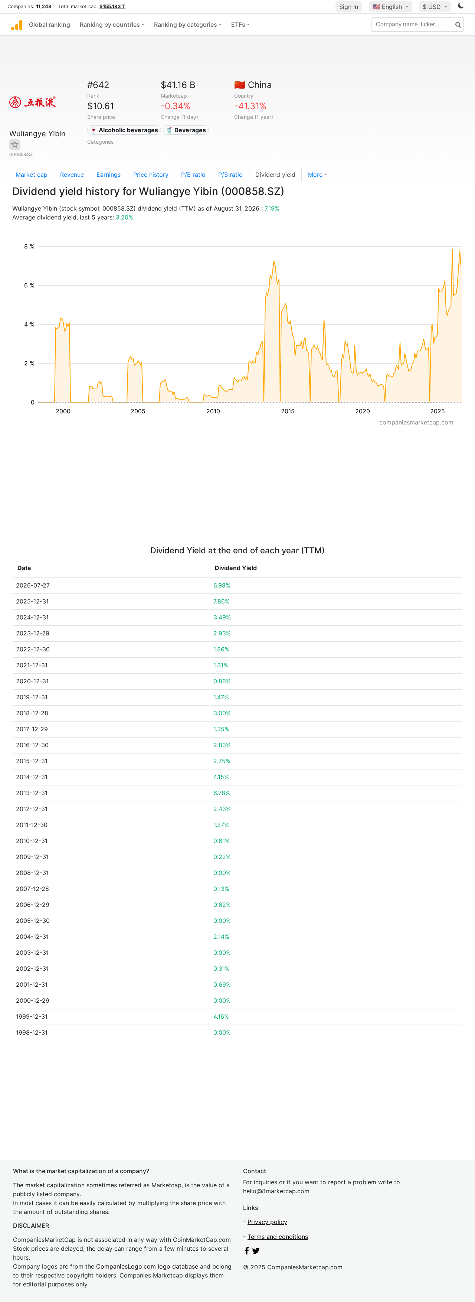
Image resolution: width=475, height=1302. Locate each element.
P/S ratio (230, 174)
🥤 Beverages (186, 130)
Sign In (348, 6)
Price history (150, 174)
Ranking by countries (110, 24)
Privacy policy (267, 1221)
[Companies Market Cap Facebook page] (246, 1252)
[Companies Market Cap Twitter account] (256, 1252)
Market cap (32, 174)
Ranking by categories (185, 24)
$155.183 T (112, 6)
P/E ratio (193, 174)
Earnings (108, 174)
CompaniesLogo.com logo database (147, 1266)
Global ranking (49, 24)
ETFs (238, 24)
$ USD (433, 6)
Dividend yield (275, 174)
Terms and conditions (278, 1236)
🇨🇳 (253, 84)
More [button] (315, 174)
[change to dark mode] (461, 7)
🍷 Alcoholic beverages (124, 130)
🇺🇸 (387, 6)
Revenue (72, 174)
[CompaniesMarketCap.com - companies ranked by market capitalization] (16, 24)
